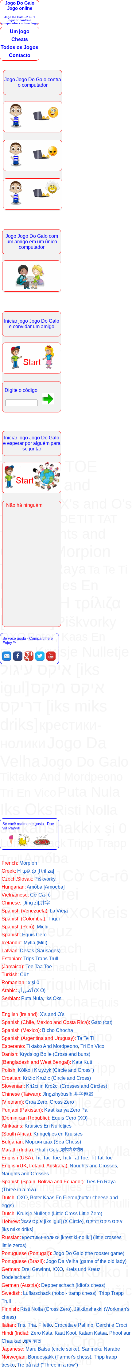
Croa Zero (36, 1102)
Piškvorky (45, 879)
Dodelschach (16, 1277)
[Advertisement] (66, 739)
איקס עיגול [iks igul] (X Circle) (52, 1221)
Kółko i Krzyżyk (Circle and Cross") (56, 1070)
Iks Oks (53, 998)
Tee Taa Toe (38, 966)
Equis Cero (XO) (69, 1118)
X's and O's (52, 1014)
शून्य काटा (32, 1341)
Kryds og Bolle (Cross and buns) (55, 1054)
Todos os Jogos (19, 47)
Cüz (24, 974)
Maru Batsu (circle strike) (52, 1349)
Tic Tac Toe (47, 1157)
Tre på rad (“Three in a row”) (47, 1364)
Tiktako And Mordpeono (52, 1046)
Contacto (19, 55)
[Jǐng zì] (30, 902)
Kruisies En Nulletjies (48, 1125)
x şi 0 (33, 982)
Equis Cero (34, 934)
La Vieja (59, 910)
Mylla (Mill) (35, 942)
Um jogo (19, 31)
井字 (45, 902)
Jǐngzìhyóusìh (57, 1094)
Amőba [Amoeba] (45, 886)
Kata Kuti (82, 1062)
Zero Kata (41, 1333)
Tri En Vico (92, 1046)
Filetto (45, 1325)
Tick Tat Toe (75, 1157)
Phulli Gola (47, 1149)
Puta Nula (32, 998)
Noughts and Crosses (93, 1165)
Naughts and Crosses (25, 1173)
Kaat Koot (65, 1333)
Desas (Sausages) (40, 950)
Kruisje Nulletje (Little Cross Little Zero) (59, 1213)
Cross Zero (62, 1102)
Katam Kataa (93, 1333)
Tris (21, 1325)
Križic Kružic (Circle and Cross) (57, 1078)
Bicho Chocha (57, 1030)
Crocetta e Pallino (73, 1325)
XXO (57, 1269)
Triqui (54, 918)
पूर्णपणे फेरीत (72, 1149)
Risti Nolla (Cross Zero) (46, 1309)
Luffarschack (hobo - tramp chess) (59, 1293)
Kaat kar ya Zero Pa (65, 1110)
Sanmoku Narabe (101, 1349)
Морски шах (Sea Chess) (53, 1141)
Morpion (28, 863)
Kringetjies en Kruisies (58, 1133)
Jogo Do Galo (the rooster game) (88, 1253)
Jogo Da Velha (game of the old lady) (86, 1261)
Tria (32, 1325)
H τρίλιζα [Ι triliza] (35, 871)
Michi (43, 926)
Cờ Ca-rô (40, 894)
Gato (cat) (101, 1022)
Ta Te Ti (85, 1038)
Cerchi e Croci (111, 1325)
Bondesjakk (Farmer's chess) (59, 1357)
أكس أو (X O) (31, 990)
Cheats (19, 39)
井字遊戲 (83, 1094)
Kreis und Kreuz (82, 1269)
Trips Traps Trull (40, 958)
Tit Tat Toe (102, 1157)
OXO (22, 1197)
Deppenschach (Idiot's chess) (73, 1285)
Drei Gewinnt (35, 1269)
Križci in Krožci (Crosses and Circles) (66, 1086)
